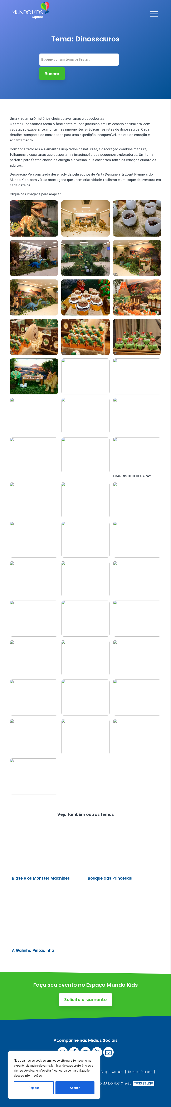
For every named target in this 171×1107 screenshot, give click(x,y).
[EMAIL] (108, 1052)
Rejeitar (34, 1088)
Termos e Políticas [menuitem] (140, 1071)
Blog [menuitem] (104, 1071)
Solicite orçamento (85, 999)
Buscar (52, 74)
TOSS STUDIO (143, 1083)
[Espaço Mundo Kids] (30, 15)
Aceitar (75, 1088)
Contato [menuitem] (117, 1071)
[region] (54, 1075)
